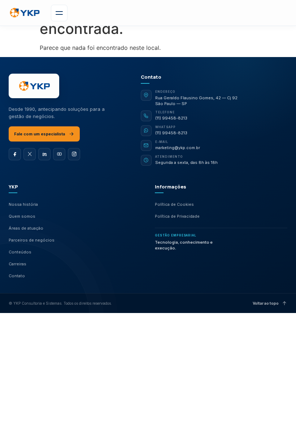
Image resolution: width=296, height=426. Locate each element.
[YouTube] (59, 154)
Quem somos (22, 216)
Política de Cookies (174, 204)
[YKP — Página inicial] (34, 86)
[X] (29, 154)
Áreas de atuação (26, 228)
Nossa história (23, 204)
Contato (17, 275)
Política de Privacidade (177, 216)
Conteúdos (20, 252)
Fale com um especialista (39, 133)
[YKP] (24, 12)
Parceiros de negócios (32, 240)
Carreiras (17, 263)
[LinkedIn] (44, 154)
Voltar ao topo (266, 303)
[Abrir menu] (59, 13)
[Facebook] (15, 154)
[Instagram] (74, 154)
